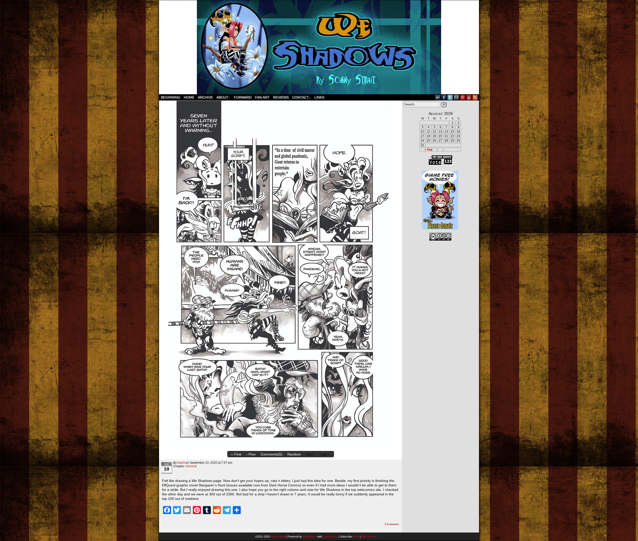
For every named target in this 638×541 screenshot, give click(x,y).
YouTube (469, 97)
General (191, 466)
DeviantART (438, 97)
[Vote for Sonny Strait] (440, 164)
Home (189, 97)
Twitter (450, 97)
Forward (242, 97)
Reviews (281, 97)
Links (319, 97)
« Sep (428, 149)
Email (456, 97)
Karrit (181, 462)
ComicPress (330, 536)
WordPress (310, 536)
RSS (475, 97)
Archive (205, 97)
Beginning (170, 97)
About (223, 97)
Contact (301, 97)
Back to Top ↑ (369, 536)
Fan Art (262, 97)
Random (294, 454)
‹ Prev (251, 454)
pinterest (463, 97)
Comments (392, 524)
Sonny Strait (278, 536)
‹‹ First (236, 454)
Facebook (444, 97)
